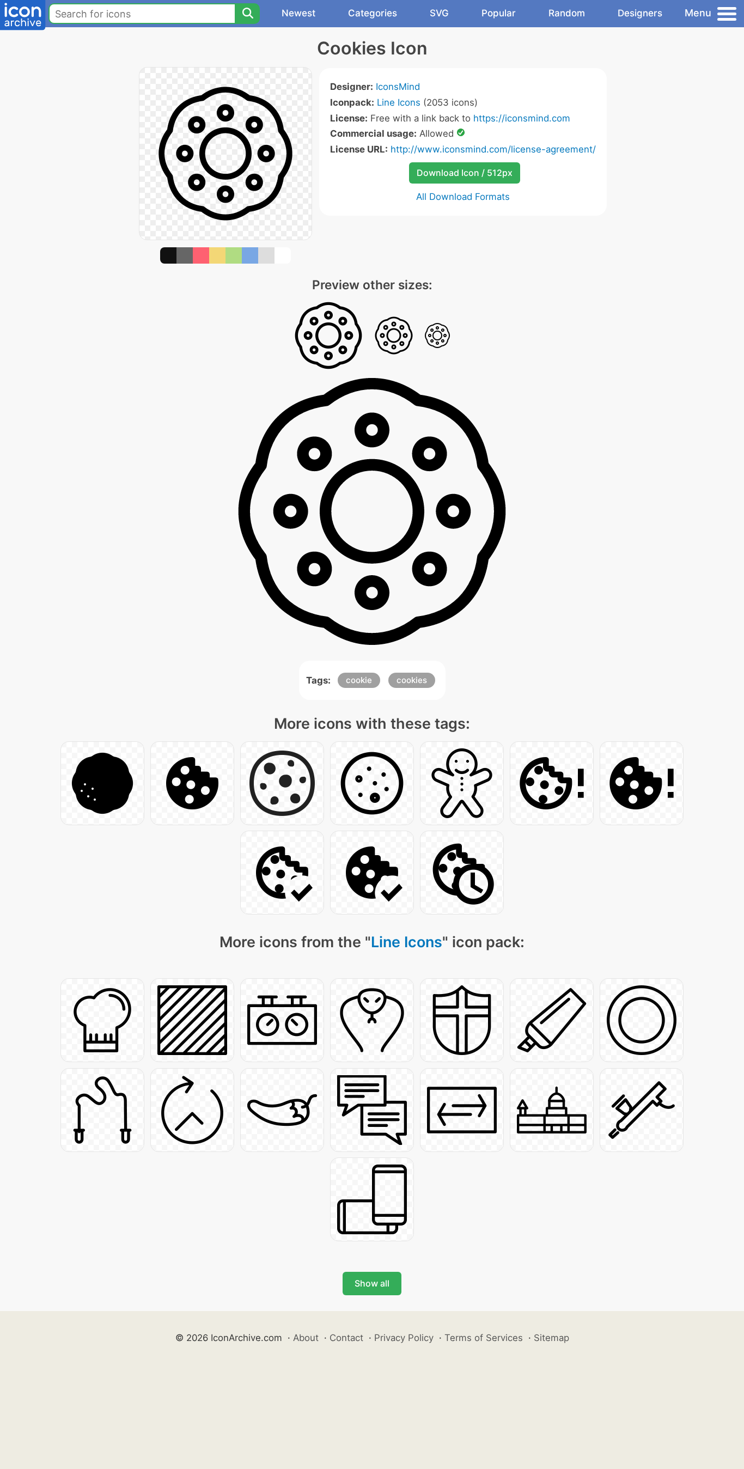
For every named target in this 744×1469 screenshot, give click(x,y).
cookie (359, 680)
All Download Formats (463, 196)
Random (566, 13)
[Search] (247, 13)
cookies (412, 680)
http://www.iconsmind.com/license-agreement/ (493, 149)
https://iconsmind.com (521, 118)
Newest (298, 13)
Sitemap (551, 1337)
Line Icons (398, 102)
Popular (498, 13)
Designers (640, 13)
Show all (372, 1283)
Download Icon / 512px (465, 172)
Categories (372, 13)
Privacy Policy (404, 1337)
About (306, 1337)
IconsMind (398, 86)
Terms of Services (483, 1337)
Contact (346, 1337)
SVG (439, 13)
